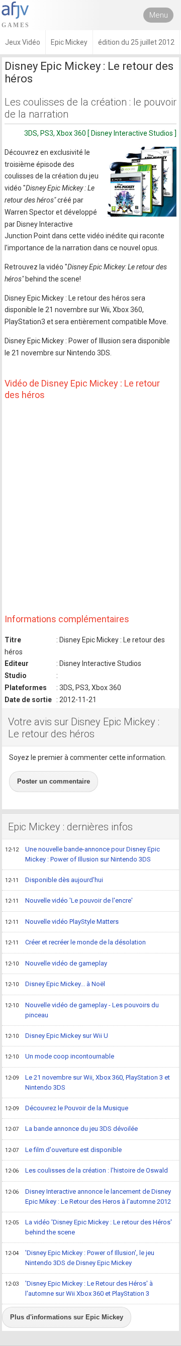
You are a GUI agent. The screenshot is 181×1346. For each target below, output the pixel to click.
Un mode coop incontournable (59, 1056)
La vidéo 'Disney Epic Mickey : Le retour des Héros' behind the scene (88, 1227)
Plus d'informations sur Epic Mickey (66, 1317)
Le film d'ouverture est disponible (63, 1149)
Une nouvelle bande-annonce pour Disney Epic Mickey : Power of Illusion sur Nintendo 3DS (82, 854)
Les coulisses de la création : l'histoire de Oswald (86, 1170)
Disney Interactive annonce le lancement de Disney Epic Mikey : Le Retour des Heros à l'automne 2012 (88, 1197)
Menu (158, 15)
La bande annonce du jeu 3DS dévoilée (71, 1128)
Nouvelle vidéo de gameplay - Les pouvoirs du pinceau (82, 1010)
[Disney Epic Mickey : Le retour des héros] (142, 182)
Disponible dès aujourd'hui (54, 880)
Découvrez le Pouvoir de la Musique (66, 1108)
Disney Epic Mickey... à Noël (55, 984)
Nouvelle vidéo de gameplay (56, 963)
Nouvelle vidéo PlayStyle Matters (62, 921)
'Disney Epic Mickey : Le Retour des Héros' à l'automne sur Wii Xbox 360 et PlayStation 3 (79, 1289)
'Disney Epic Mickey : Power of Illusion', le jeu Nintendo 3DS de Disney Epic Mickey (79, 1258)
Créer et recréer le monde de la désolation (75, 942)
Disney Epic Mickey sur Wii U (56, 1035)
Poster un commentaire (53, 781)
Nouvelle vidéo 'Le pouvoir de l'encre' (69, 900)
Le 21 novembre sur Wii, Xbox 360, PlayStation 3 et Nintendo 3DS (87, 1083)
